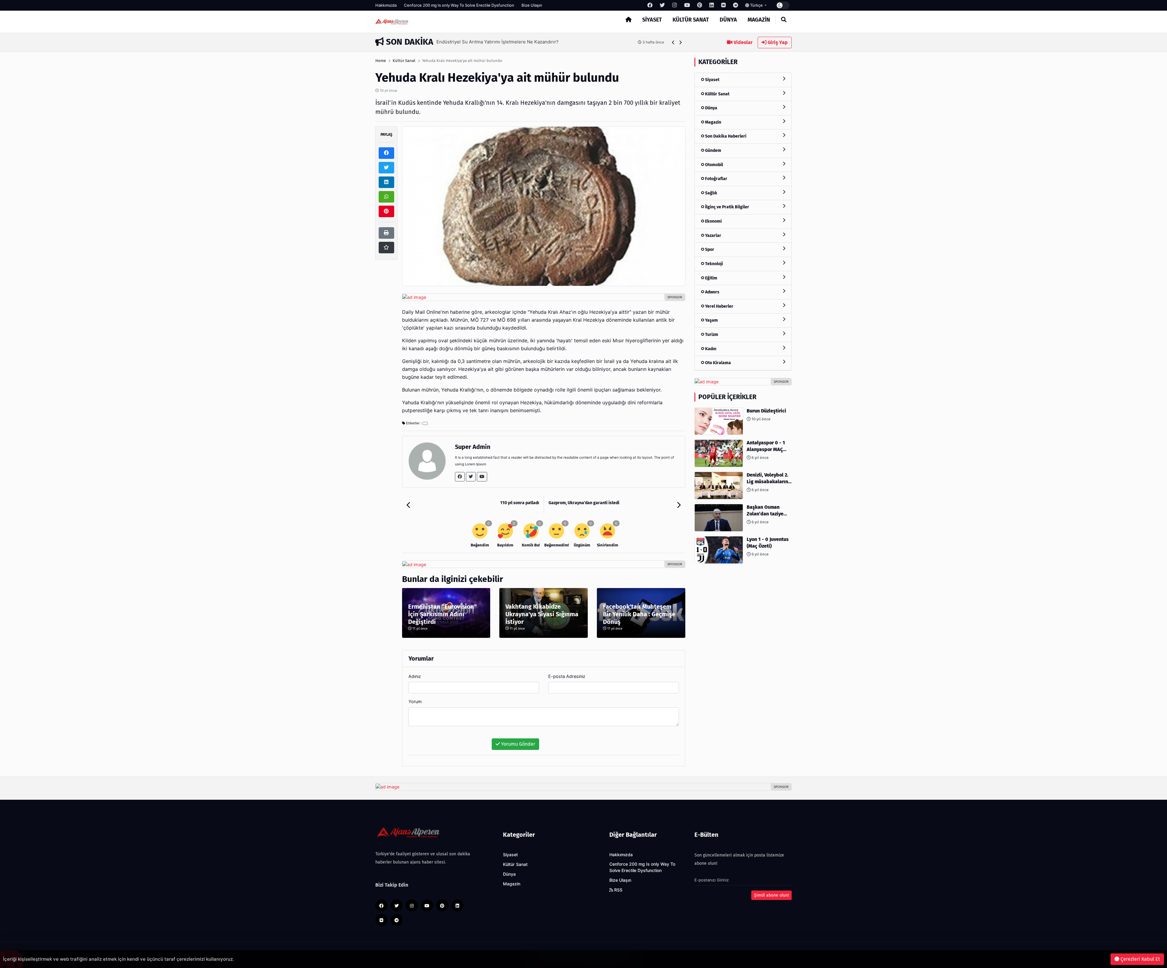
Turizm (711, 334)
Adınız (414, 676)
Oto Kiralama (717, 362)
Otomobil (713, 164)
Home (380, 60)
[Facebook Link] (460, 476)
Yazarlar (712, 235)
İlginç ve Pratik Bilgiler (726, 207)
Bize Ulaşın (532, 5)
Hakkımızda (386, 5)
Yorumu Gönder (517, 744)
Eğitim (710, 278)
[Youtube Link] (482, 476)
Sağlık (710, 193)
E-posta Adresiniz (566, 676)
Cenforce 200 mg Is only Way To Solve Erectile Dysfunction (459, 5)
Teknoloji (713, 263)
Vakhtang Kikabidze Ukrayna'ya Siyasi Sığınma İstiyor (541, 614)
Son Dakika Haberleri (725, 136)
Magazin (759, 19)
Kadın (710, 348)
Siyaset (652, 19)
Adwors (711, 292)
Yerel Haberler (718, 306)
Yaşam (711, 320)
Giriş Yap (777, 42)
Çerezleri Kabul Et (1139, 959)
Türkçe (756, 5)
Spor (709, 249)
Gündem (712, 150)
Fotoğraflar (715, 178)
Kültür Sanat (691, 19)
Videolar (742, 42)
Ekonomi (713, 221)
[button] (673, 42)
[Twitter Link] (471, 476)
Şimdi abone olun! (771, 895)
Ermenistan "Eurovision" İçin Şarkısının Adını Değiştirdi (442, 614)
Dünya (728, 19)
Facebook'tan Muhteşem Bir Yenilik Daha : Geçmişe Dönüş (639, 614)
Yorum (415, 701)
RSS (617, 890)
